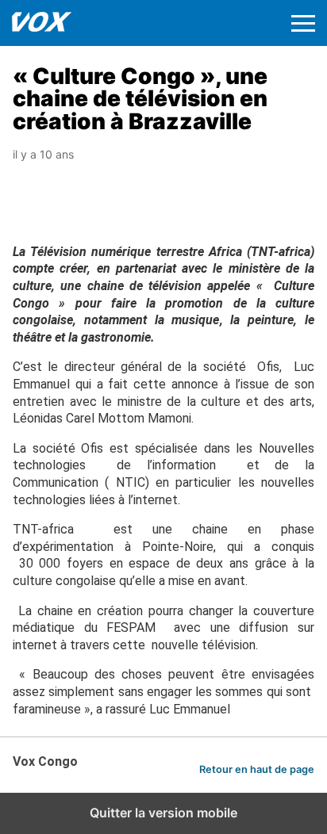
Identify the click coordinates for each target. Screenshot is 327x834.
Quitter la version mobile (163, 813)
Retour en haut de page (256, 769)
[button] (303, 23)
